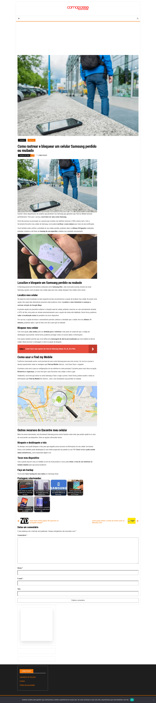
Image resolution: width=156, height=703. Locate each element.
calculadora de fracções (28, 677)
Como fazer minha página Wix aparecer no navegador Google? (43, 522)
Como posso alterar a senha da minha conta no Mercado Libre (108, 522)
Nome (20, 568)
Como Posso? (42, 155)
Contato (22, 681)
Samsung (31, 140)
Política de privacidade (27, 685)
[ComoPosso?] (19, 18)
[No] (153, 700)
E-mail (20, 579)
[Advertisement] (78, 37)
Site (19, 589)
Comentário (22, 535)
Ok (132, 700)
